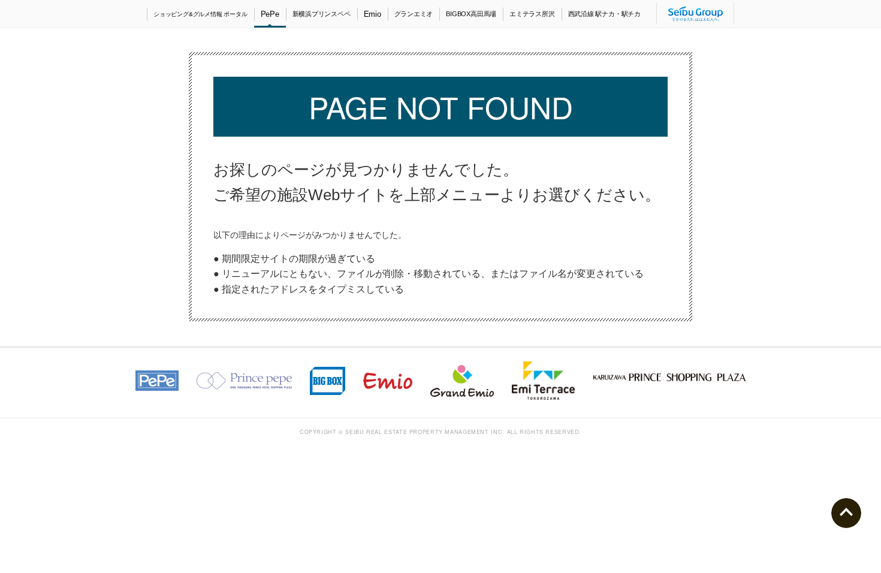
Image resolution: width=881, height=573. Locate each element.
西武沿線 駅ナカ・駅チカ (604, 13)
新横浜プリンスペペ (321, 13)
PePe (270, 14)
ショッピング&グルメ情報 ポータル (200, 14)
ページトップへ (846, 513)
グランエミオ (413, 13)
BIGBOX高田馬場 (471, 13)
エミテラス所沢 (531, 13)
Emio (372, 14)
